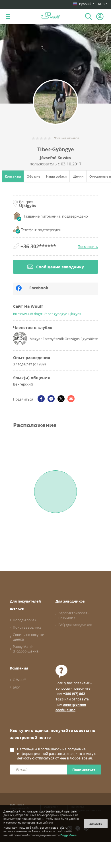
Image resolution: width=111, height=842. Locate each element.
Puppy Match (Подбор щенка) (26, 648)
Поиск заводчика (27, 627)
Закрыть (95, 824)
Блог (16, 687)
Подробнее (68, 835)
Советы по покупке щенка (28, 636)
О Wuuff (19, 679)
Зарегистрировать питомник (73, 615)
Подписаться (83, 769)
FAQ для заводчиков (75, 624)
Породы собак (24, 620)
